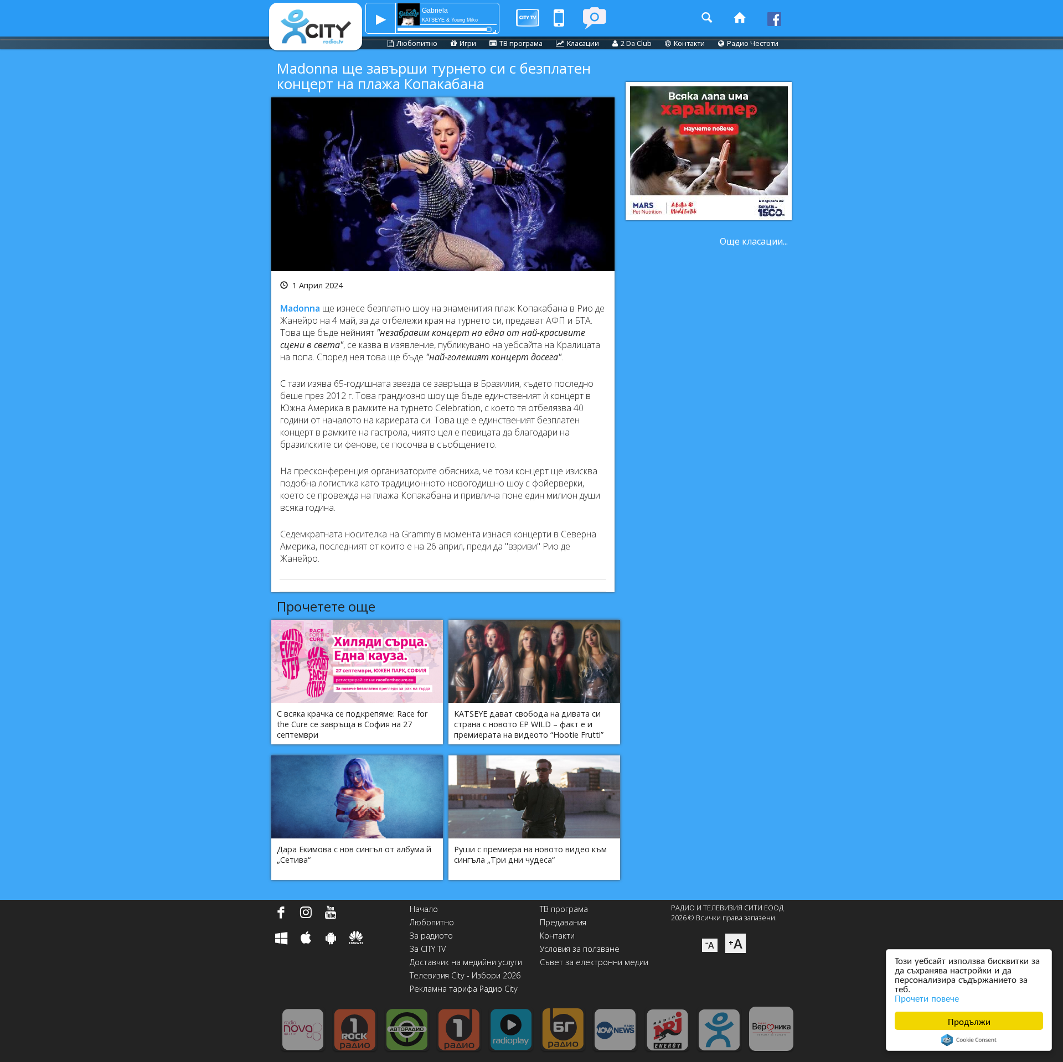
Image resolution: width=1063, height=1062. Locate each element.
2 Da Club (636, 43)
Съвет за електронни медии (594, 962)
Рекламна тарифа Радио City (464, 988)
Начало (424, 909)
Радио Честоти (752, 43)
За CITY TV (428, 949)
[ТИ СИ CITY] (594, 17)
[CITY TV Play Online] (527, 17)
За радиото (431, 935)
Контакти (689, 43)
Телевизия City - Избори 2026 (465, 975)
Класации (583, 43)
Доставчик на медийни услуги (466, 962)
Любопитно (416, 43)
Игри (468, 43)
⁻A (709, 945)
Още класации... (754, 241)
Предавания (563, 922)
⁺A (735, 943)
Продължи (969, 1021)
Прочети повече (927, 997)
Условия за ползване (580, 949)
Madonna (300, 308)
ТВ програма (521, 43)
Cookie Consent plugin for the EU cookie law (969, 1040)
